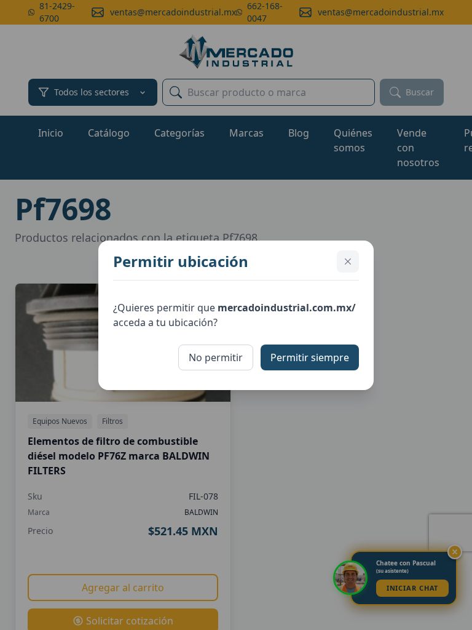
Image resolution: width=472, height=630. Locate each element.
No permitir (216, 357)
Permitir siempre (309, 357)
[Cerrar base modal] (348, 261)
